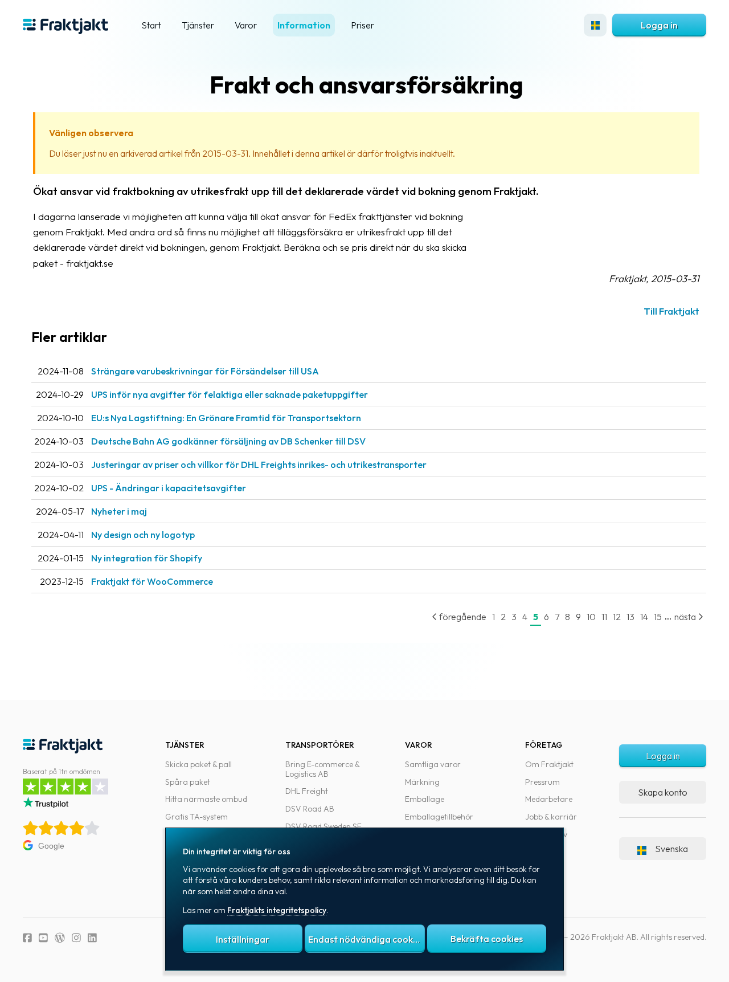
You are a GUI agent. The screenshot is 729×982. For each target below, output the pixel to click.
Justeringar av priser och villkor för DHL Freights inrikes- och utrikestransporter (259, 464)
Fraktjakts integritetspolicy (276, 910)
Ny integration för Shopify (146, 558)
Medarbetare (548, 799)
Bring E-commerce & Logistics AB (322, 769)
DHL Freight (306, 791)
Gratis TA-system (196, 817)
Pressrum (542, 782)
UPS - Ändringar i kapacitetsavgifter (168, 488)
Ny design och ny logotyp (143, 534)
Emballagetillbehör (439, 817)
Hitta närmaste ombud (206, 799)
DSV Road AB (309, 809)
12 (617, 616)
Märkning (422, 782)
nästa (686, 616)
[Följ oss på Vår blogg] (60, 937)
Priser (362, 25)
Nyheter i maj (119, 511)
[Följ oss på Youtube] (43, 937)
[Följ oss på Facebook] (27, 937)
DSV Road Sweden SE (323, 826)
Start (151, 25)
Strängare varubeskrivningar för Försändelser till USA (205, 371)
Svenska (671, 848)
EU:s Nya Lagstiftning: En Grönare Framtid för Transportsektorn (226, 417)
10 (591, 616)
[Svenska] (595, 25)
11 (604, 616)
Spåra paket (187, 782)
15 (658, 616)
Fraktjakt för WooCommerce (152, 581)
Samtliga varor (433, 764)
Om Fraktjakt (549, 764)
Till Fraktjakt (671, 311)
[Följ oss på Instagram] (76, 937)
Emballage (424, 799)
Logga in (659, 25)
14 (644, 616)
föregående (461, 616)
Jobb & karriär (551, 817)
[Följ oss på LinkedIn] (92, 937)
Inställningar (242, 939)
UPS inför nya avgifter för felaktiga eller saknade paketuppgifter (229, 394)
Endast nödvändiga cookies (366, 939)
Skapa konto (662, 792)
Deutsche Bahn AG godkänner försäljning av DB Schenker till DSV (228, 441)
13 (630, 616)
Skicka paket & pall (198, 764)
